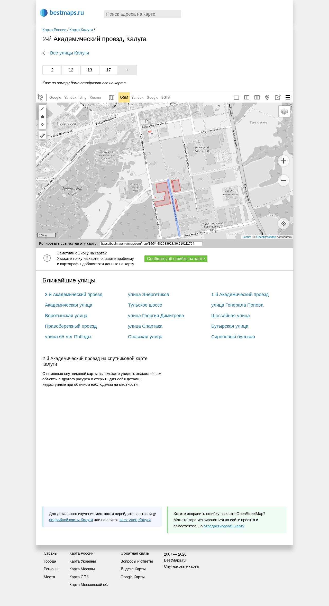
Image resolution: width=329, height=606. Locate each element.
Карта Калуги (81, 29)
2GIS (165, 97)
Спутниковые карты (181, 566)
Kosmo (95, 97)
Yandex (70, 97)
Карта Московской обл (89, 584)
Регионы (51, 569)
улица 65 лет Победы (68, 336)
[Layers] (284, 111)
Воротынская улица (66, 315)
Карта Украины (82, 561)
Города (50, 561)
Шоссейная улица (230, 315)
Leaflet (247, 237)
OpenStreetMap (266, 237)
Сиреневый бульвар (233, 336)
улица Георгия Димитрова (156, 315)
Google (55, 97)
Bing (83, 97)
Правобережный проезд (71, 326)
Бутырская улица (229, 326)
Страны (50, 553)
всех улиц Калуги (135, 520)
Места (49, 577)
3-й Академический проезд (74, 294)
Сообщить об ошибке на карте (176, 258)
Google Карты (133, 577)
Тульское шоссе (145, 305)
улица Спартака (145, 326)
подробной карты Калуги (71, 520)
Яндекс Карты (133, 569)
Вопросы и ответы (137, 561)
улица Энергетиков (148, 294)
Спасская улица (145, 336)
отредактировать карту (224, 526)
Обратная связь (135, 553)
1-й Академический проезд (240, 294)
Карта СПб (79, 577)
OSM (124, 97)
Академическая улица (68, 305)
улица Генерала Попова (237, 305)
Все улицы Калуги (69, 53)
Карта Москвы (82, 569)
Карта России (54, 29)
